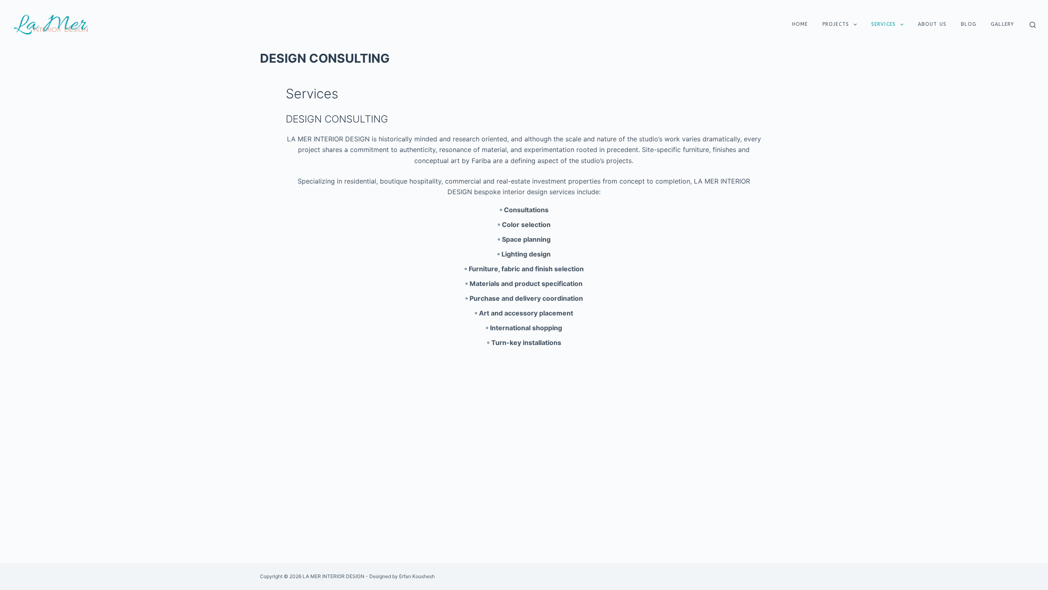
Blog (968, 24)
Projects (835, 24)
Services (883, 24)
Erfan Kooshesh (417, 576)
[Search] (1033, 25)
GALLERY (1002, 24)
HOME (800, 24)
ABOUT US (932, 24)
